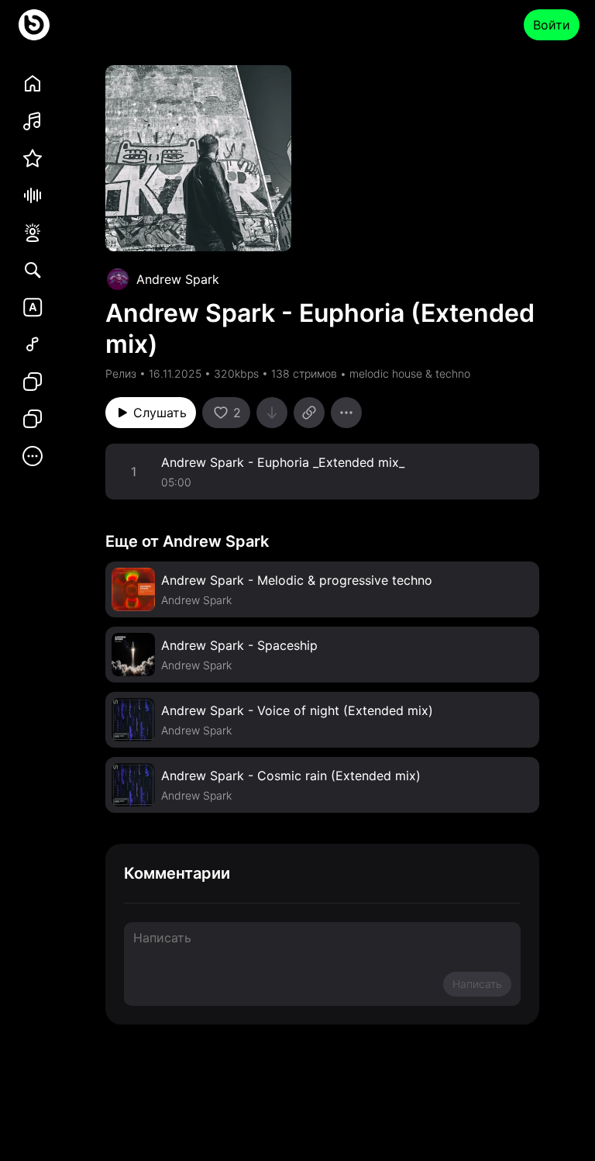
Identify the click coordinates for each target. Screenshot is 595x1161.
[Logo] (34, 24)
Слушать (160, 412)
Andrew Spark (177, 279)
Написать (477, 983)
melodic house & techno (409, 373)
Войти (551, 25)
